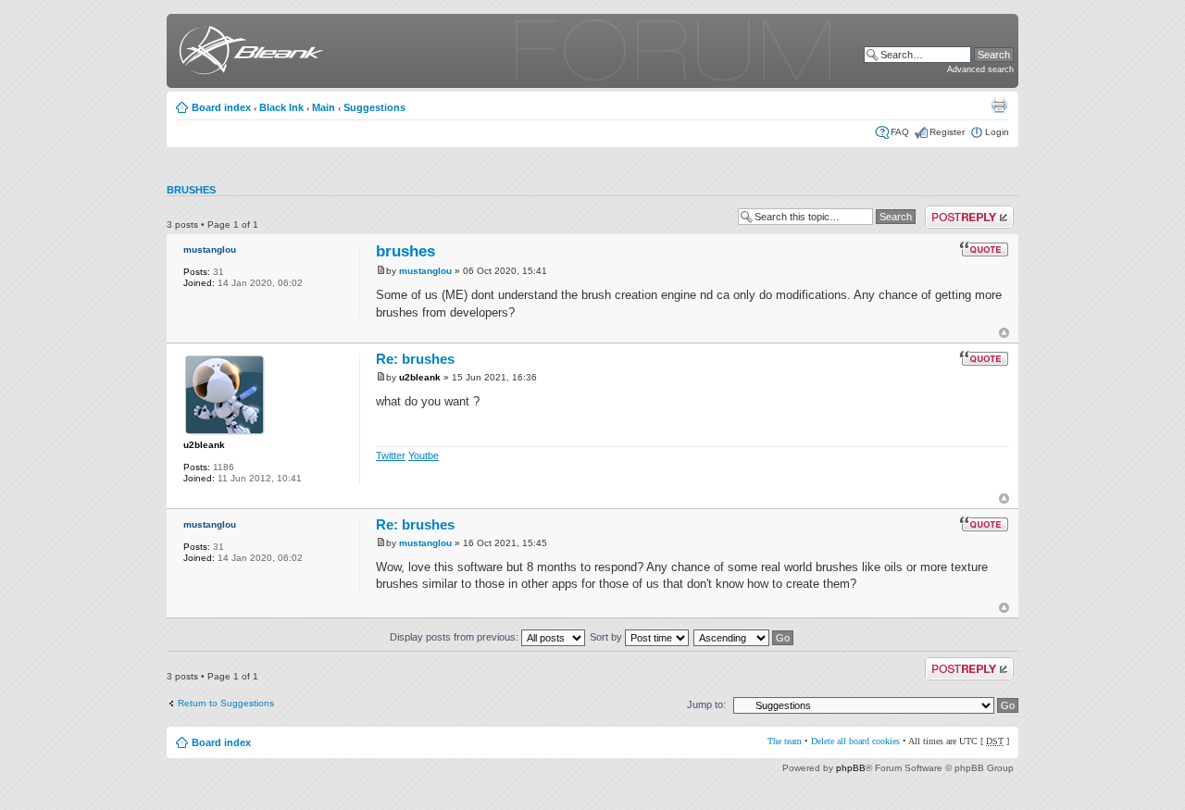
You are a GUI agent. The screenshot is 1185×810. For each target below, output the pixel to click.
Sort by (607, 636)
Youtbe (423, 455)
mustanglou (209, 249)
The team (784, 741)
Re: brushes (415, 359)
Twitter (390, 455)
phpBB (851, 768)
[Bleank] (248, 53)
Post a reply (950, 211)
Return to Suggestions (226, 703)
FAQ (900, 132)
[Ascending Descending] (744, 636)
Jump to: (706, 704)
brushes (191, 189)
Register (947, 132)
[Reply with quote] (984, 249)
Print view (999, 104)
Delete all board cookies (855, 741)
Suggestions (374, 107)
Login (997, 132)
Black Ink (281, 107)
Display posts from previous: (455, 636)
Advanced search (980, 69)
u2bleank (204, 445)
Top (1004, 333)
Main (323, 107)
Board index (221, 107)
